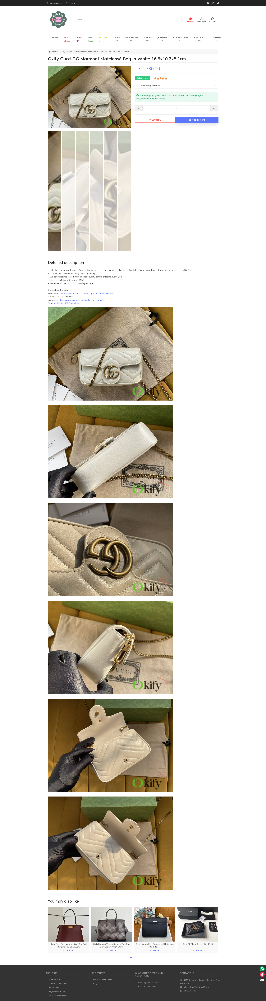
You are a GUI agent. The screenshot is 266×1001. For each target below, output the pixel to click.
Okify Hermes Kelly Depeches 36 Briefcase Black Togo (155, 945)
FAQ (95, 983)
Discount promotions (57, 996)
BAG (117, 37)
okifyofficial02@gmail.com (196, 987)
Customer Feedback (57, 983)
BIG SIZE (90, 39)
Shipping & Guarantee (148, 982)
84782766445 (190, 991)
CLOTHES (217, 37)
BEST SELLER (67, 39)
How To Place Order (102, 979)
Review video (54, 987)
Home (55, 51)
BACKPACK (200, 37)
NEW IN (80, 39)
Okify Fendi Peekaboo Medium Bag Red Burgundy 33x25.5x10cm (68, 945)
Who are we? (54, 979)
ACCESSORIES (180, 37)
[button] (131, 957)
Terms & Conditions (147, 986)
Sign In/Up (201, 21)
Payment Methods (56, 991)
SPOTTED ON (104, 39)
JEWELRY (162, 37)
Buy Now (156, 119)
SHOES (148, 37)
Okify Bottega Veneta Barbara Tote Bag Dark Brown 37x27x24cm (111, 945)
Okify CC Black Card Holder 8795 (198, 944)
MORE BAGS (131, 37)
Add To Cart (198, 119)
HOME (55, 37)
